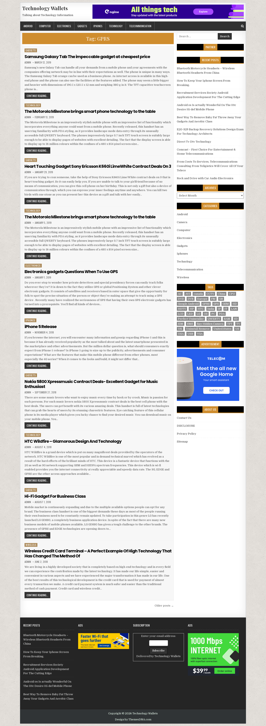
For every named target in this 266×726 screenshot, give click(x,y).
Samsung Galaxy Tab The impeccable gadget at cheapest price (87, 57)
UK (180, 328)
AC (180, 293)
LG (198, 313)
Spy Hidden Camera (210, 323)
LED (190, 313)
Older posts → (164, 605)
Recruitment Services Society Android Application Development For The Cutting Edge (46, 669)
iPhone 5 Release (41, 326)
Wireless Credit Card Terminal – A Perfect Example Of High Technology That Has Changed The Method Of (98, 553)
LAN (234, 308)
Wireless (31, 545)
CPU (232, 293)
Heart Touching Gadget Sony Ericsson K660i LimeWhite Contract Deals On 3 (98, 166)
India (210, 308)
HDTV (182, 308)
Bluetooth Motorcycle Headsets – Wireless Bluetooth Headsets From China (46, 639)
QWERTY (214, 318)
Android (28, 26)
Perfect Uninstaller (191, 318)
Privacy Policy (186, 433)
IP (219, 308)
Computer (45, 26)
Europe (202, 298)
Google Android (188, 303)
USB (190, 333)
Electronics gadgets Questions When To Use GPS (71, 272)
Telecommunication (140, 26)
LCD (180, 313)
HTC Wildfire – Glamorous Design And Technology (73, 441)
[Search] (242, 26)
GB (221, 298)
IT (225, 308)
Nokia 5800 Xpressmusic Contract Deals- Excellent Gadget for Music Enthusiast (91, 384)
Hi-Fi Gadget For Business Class (55, 496)
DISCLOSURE (186, 425)
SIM (180, 323)
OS (206, 313)
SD (236, 318)
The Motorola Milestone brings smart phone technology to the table (90, 111)
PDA (222, 313)
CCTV (210, 293)
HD (235, 303)
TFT (230, 323)
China (221, 293)
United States (222, 328)
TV (238, 323)
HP (192, 308)
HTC (201, 308)
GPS (216, 303)
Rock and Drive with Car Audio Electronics (205, 178)
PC (213, 313)
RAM (227, 318)
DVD (181, 298)
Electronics (64, 26)
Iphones (98, 26)
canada (198, 293)
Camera (182, 222)
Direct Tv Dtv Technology (194, 141)
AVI (187, 293)
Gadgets (82, 26)
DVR (190, 298)
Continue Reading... (38, 95)
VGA (200, 333)
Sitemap (182, 441)
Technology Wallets (45, 8)
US (237, 328)
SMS (190, 323)
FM (213, 298)
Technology (116, 26)
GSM (226, 303)
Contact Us (184, 417)
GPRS (206, 303)
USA (181, 333)
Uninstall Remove (198, 328)
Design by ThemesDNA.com (133, 719)
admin (28, 62)
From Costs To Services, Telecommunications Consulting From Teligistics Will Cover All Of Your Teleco (210, 166)
